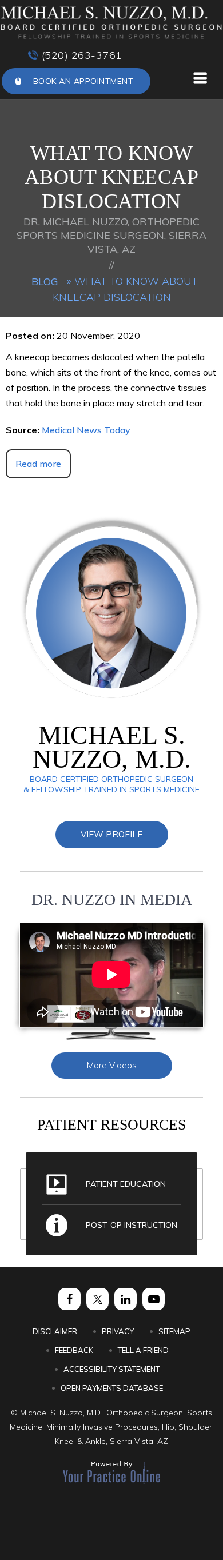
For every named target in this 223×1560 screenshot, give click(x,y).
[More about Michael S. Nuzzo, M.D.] (111, 23)
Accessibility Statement (111, 1369)
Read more (38, 463)
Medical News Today (86, 430)
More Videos (112, 1065)
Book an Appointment (83, 81)
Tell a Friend (143, 1350)
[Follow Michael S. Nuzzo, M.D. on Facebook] (69, 1299)
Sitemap (174, 1331)
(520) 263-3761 (82, 55)
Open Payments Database (112, 1388)
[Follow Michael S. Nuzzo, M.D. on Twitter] (97, 1299)
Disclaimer (55, 1331)
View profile (111, 834)
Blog (44, 281)
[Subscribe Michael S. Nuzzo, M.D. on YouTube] (153, 1299)
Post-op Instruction (131, 1225)
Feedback (74, 1350)
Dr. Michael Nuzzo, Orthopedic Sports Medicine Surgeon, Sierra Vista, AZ (111, 235)
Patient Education (126, 1184)
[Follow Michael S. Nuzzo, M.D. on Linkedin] (125, 1299)
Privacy (118, 1331)
